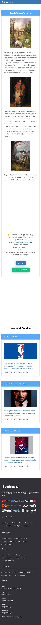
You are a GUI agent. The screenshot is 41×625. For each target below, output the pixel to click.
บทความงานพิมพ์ (8, 561)
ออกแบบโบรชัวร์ (21, 541)
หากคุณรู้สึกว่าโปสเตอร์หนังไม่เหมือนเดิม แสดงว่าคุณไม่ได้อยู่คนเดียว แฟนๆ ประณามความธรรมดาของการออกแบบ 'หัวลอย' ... (19, 413)
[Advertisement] (20, 204)
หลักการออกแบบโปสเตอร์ (12, 431)
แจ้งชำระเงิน (6, 555)
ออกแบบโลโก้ (6, 544)
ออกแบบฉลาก (7, 539)
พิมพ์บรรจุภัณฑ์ (17, 523)
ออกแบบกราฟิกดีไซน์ (9, 572)
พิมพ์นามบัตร (29, 523)
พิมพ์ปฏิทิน (17, 526)
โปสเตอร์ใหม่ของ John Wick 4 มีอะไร (16, 384)
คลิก (26, 245)
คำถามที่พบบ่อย (7, 558)
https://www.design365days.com (20, 242)
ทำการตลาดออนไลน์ (20, 575)
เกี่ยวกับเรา (4, 549)
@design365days (7, 600)
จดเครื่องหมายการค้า (25, 572)
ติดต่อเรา (26, 526)
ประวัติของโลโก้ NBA (10, 337)
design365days (6, 613)
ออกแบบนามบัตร (8, 541)
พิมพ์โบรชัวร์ (6, 526)
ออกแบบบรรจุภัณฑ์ (20, 539)
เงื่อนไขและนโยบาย (19, 555)
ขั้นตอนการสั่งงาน (21, 558)
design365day (6, 607)
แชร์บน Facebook (20, 270)
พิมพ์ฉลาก (5, 523)
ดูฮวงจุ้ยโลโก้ (6, 575)
